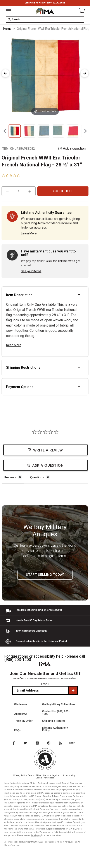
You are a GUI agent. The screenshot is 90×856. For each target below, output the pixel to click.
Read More (13, 345)
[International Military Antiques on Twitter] (25, 743)
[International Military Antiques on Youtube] (61, 743)
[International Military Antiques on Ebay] (73, 743)
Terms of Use (34, 775)
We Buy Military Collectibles (58, 704)
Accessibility (68, 775)
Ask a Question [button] (48, 465)
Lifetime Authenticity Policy (55, 729)
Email (45, 684)
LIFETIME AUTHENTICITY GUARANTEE (45, 3)
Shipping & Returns (54, 720)
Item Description (19, 295)
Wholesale (20, 704)
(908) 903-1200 (17, 659)
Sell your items (31, 271)
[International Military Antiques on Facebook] (13, 743)
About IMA (20, 713)
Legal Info (56, 775)
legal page (36, 835)
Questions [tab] (37, 477)
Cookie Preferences (45, 777)
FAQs (17, 730)
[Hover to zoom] (45, 75)
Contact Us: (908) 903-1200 (56, 712)
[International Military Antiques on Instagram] (37, 743)
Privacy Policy (20, 775)
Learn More (29, 233)
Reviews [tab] (10, 477)
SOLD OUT (63, 191)
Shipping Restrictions (23, 367)
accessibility (44, 656)
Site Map (46, 775)
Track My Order (23, 720)
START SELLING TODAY (45, 574)
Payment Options (19, 387)
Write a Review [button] (48, 450)
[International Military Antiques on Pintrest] (49, 743)
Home (7, 28)
